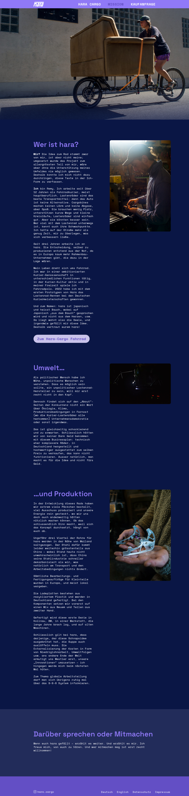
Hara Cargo (89, 4)
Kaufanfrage (143, 4)
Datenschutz (142, 792)
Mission (116, 4)
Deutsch (107, 792)
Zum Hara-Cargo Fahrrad (61, 338)
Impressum (162, 792)
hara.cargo (45, 791)
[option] (94, 63)
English (122, 792)
